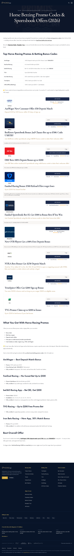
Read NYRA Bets (54, 259)
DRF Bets (9, 155)
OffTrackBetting (9, 238)
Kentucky (32, 518)
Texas (53, 518)
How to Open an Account (63, 477)
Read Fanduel (56, 176)
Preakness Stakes (29, 497)
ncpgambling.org (26, 552)
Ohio (44, 518)
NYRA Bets (10, 256)
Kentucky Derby (12, 45)
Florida (26, 518)
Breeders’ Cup (21, 45)
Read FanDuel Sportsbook (54, 205)
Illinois (48, 518)
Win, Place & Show (62, 480)
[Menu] (72, 2)
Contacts (15, 548)
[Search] (69, 2)
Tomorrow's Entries (29, 474)
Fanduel (9, 183)
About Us (4, 548)
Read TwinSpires (53, 283)
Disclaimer (9, 548)
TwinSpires (10, 280)
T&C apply (52, 101)
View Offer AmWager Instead (57, 153)
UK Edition (11, 477)
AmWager (9, 105)
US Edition (5, 477)
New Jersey (11, 518)
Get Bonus (57, 99)
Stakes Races (28, 480)
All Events (27, 506)
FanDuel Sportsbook (9, 211)
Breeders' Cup (28, 503)
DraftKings (43, 483)
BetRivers (9, 129)
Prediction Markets (62, 486)
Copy (66, 120)
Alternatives (57, 124)
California (38, 518)
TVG (9, 303)
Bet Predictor (28, 483)
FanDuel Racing (44, 474)
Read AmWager (61, 101)
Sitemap (20, 548)
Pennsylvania (19, 518)
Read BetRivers (53, 126)
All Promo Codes (45, 486)
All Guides (60, 483)
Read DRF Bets (56, 155)
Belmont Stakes (28, 500)
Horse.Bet (19, 10)
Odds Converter (61, 474)
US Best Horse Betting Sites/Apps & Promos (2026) (31, 10)
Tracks (26, 477)
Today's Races (28, 471)
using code (37, 438)
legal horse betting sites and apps (44, 40)
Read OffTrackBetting (60, 231)
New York (5, 518)
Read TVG (56, 305)
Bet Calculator (61, 471)
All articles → (5, 536)
